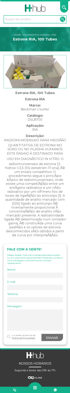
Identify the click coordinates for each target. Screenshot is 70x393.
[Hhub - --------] (35, 8)
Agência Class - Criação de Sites (35, 377)
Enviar (52, 338)
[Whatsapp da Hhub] (55, 390)
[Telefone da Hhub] (15, 390)
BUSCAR (62, 19)
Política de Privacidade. (23, 338)
